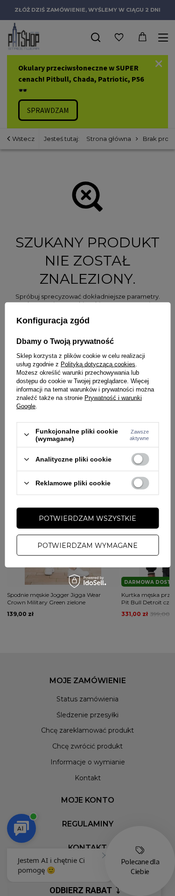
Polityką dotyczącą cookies (98, 363)
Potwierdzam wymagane (87, 545)
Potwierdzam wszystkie (87, 518)
